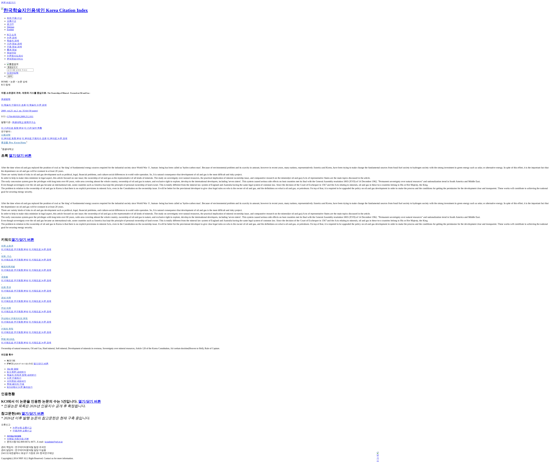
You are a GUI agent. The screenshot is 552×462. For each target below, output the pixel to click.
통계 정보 (12, 50)
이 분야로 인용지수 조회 (34, 138)
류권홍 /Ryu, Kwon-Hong (13, 142)
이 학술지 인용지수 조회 (13, 105)
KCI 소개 (11, 34)
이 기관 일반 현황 (33, 128)
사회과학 (5, 135)
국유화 (4, 277)
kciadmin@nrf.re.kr (54, 442)
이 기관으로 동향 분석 (12, 128)
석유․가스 (6, 256)
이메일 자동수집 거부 (18, 439)
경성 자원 (6, 297)
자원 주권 (6, 287)
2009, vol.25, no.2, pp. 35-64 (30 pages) (19, 111)
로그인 (10, 24)
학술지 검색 (13, 40)
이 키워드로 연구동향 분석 (14, 249)
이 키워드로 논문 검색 (40, 249)
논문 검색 (12, 37)
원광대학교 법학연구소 (24, 122)
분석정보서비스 (15, 59)
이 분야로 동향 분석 (11, 138)
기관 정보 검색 (14, 43)
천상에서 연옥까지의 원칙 (14, 318)
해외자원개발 (8, 266)
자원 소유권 (7, 246)
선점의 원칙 (7, 329)
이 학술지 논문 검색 (36, 105)
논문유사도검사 (15, 56)
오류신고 (11, 21)
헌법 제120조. (8, 339)
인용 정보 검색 (14, 46)
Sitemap (10, 27)
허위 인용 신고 (14, 18)
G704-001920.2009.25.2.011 (20, 116)
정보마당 (11, 53)
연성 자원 (6, 308)
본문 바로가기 (8, 2)
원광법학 (5, 99)
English (10, 29)
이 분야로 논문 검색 (57, 138)
